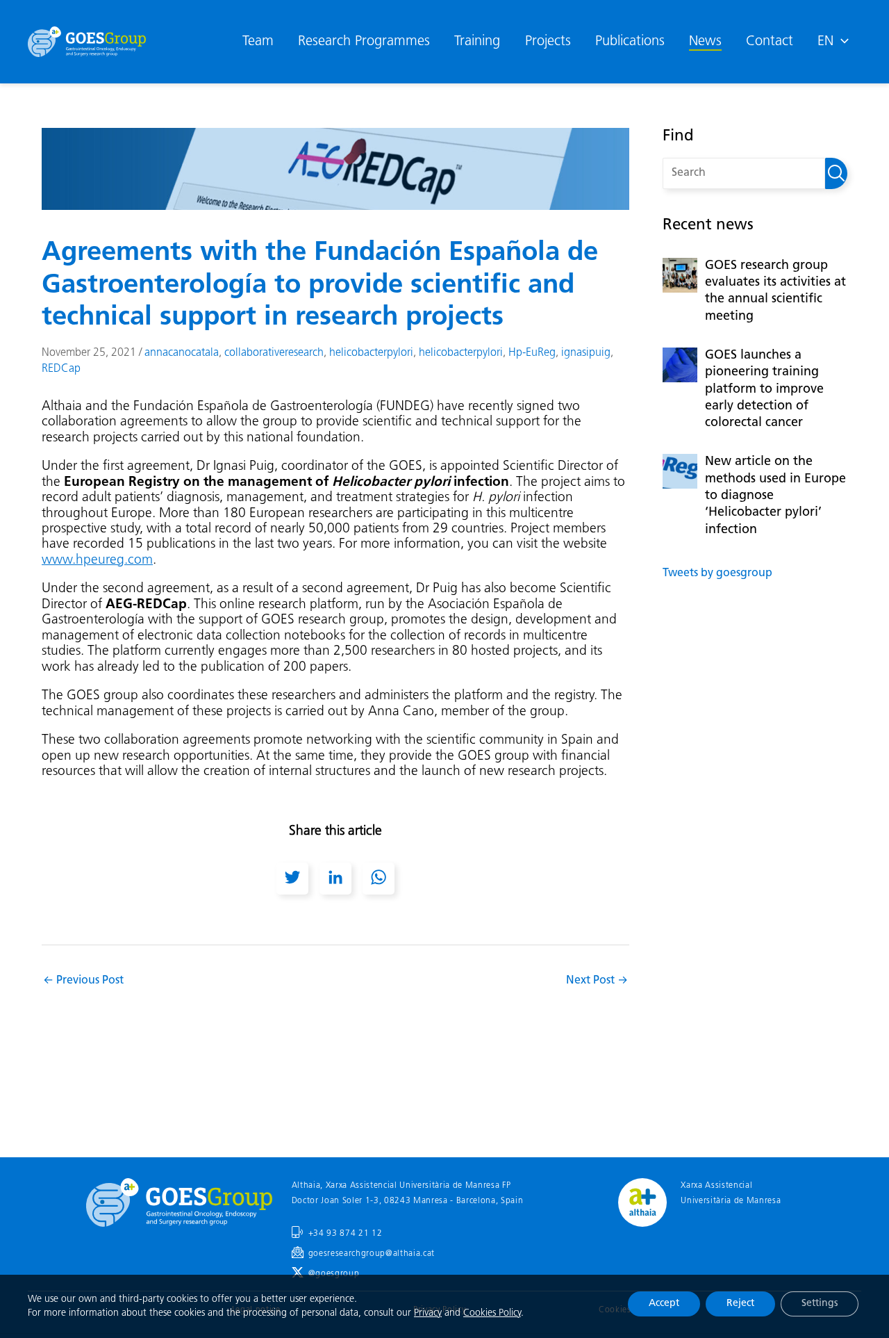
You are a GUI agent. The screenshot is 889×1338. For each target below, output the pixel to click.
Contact (769, 42)
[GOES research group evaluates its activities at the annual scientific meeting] (680, 275)
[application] (841, 42)
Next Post (597, 980)
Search (836, 173)
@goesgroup (334, 1274)
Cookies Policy (492, 1313)
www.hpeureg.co (92, 560)
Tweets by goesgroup (717, 573)
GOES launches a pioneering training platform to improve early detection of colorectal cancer (764, 390)
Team (258, 42)
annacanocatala (181, 353)
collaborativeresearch (274, 353)
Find (678, 137)
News (705, 42)
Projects (548, 42)
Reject (740, 1303)
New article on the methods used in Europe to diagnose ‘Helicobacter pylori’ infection (775, 496)
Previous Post (83, 980)
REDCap (61, 369)
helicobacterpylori (371, 353)
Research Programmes (364, 42)
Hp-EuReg (532, 353)
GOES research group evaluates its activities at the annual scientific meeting (775, 291)
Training (477, 42)
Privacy (428, 1313)
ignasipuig (585, 353)
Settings (819, 1303)
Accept (664, 1303)
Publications (630, 42)
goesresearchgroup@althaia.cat (371, 1254)
